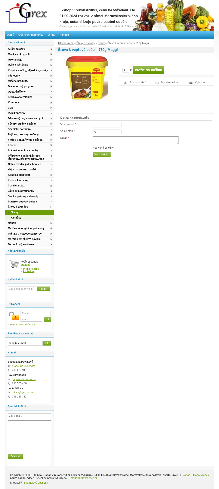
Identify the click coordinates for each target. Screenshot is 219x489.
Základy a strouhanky (21, 190)
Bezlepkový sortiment (21, 244)
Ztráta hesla (31, 324)
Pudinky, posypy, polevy (22, 201)
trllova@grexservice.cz (25, 392)
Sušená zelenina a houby (23, 150)
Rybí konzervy (16, 113)
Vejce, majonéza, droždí (22, 169)
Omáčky (16, 217)
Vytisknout (201, 82)
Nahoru (186, 475)
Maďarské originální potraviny (26, 228)
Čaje (10, 107)
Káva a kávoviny (18, 180)
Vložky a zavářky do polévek (25, 139)
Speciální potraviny (19, 129)
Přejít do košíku (31, 268)
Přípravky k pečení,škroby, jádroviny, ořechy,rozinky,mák (26, 157)
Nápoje (12, 223)
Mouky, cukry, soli (19, 54)
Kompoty (13, 102)
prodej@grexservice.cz (25, 366)
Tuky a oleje (15, 59)
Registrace (16, 324)
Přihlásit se (28, 271)
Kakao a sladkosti (19, 174)
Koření (12, 145)
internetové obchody (36, 482)
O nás (51, 34)
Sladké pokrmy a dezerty (23, 196)
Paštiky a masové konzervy (25, 233)
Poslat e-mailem (169, 82)
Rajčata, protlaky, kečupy (23, 134)
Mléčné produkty (18, 81)
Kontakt (64, 34)
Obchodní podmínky (30, 34)
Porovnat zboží (138, 82)
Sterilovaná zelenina (20, 97)
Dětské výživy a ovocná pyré (25, 118)
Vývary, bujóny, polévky (22, 123)
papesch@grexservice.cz (26, 379)
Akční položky (16, 48)
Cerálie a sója (16, 185)
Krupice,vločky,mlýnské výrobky (28, 70)
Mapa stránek (201, 475)
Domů (10, 34)
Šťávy (101, 43)
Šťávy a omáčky (85, 43)
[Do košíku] (14, 265)
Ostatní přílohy (17, 91)
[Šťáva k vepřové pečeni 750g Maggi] (86, 77)
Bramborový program (21, 86)
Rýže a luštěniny (18, 65)
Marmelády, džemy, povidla (24, 239)
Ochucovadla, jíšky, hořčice (24, 164)
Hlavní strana (66, 43)
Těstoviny (14, 75)
